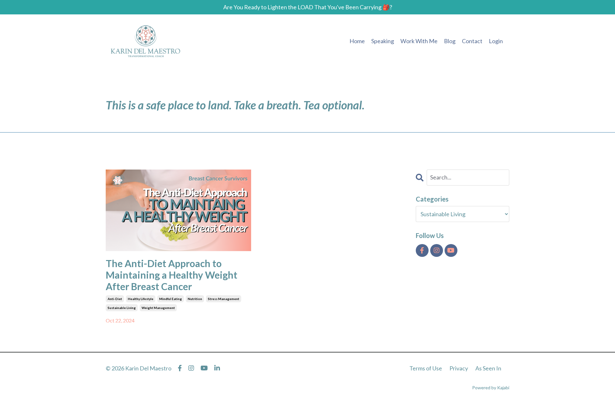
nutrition (195, 299)
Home (357, 40)
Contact (472, 40)
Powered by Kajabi (490, 387)
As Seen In (488, 368)
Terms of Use (425, 368)
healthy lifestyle (140, 299)
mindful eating (170, 299)
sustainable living (122, 308)
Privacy (458, 368)
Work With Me (419, 40)
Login (496, 40)
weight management (158, 308)
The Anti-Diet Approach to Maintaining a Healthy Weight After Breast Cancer (171, 274)
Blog (449, 40)
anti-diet (115, 299)
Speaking (382, 40)
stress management (223, 299)
